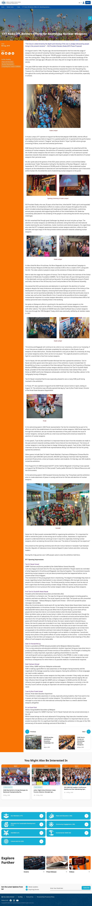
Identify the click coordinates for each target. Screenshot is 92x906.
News (18, 7)
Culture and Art (8, 787)
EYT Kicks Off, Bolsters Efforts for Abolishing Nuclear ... (36, 7)
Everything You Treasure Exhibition (11, 66)
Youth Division (38, 787)
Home (3, 7)
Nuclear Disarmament (8, 64)
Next (84, 731)
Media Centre (10, 7)
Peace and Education (7, 62)
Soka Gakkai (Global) (8, 897)
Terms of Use (29, 897)
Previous (33, 731)
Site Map (20, 897)
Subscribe (86, 888)
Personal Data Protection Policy (45, 897)
